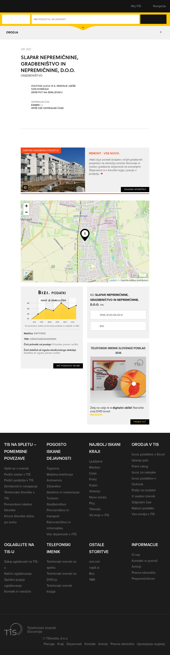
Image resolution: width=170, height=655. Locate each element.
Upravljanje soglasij (151, 644)
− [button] (26, 212)
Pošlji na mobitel (144, 490)
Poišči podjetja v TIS (18, 480)
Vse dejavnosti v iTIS (61, 534)
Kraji (60, 644)
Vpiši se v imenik (16, 468)
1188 (92, 579)
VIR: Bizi (26, 49)
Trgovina (53, 468)
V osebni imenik (143, 496)
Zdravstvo (54, 486)
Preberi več (140, 421)
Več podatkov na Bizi (68, 365)
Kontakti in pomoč (145, 560)
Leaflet (112, 280)
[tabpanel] (85, 170)
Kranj (93, 479)
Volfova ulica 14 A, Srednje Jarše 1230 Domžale (53, 87)
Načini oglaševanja (18, 573)
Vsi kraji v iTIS (99, 515)
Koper (93, 485)
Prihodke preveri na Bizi (65, 344)
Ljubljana (95, 461)
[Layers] (27, 275)
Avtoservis (54, 480)
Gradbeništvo (56, 504)
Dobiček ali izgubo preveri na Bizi (42, 353)
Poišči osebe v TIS (17, 474)
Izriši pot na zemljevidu (47, 92)
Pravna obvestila (143, 572)
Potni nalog (140, 466)
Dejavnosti (74, 644)
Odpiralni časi (141, 502)
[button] (11, 6)
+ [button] (26, 206)
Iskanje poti (140, 460)
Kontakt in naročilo (17, 591)
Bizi (102, 326)
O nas (136, 554)
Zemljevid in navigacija (20, 486)
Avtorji (136, 566)
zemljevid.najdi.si (111, 315)
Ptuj (92, 503)
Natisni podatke (143, 508)
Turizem (52, 498)
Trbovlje (95, 509)
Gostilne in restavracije (63, 492)
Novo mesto (98, 497)
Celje (93, 473)
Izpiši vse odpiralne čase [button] (47, 108)
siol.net (94, 561)
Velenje (94, 491)
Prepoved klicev (143, 578)
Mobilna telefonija (60, 474)
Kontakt (90, 644)
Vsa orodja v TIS (143, 514)
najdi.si (94, 567)
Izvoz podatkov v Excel (148, 454)
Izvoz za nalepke (144, 472)
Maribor (94, 467)
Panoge (49, 644)
